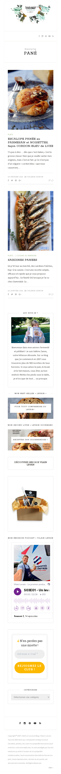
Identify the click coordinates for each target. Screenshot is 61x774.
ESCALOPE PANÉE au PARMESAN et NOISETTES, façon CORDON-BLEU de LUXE (30, 142)
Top (50, 768)
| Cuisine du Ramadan (26, 255)
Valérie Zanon (35, 177)
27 (49, 180)
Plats (10, 134)
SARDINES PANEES (22, 260)
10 (49, 294)
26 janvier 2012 (15, 291)
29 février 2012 (15, 177)
